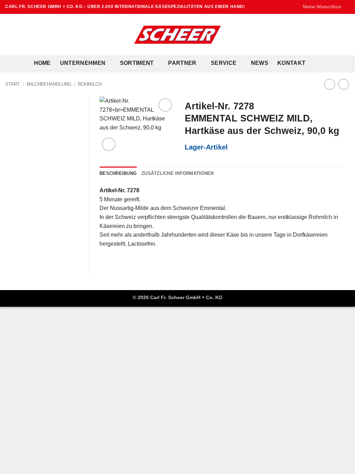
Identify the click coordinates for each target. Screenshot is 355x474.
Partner (182, 63)
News (259, 63)
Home (42, 63)
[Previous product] (343, 84)
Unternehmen (83, 63)
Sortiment (137, 63)
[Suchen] (317, 63)
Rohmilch (90, 84)
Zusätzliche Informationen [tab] (177, 173)
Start (12, 84)
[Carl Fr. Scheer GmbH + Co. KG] (177, 35)
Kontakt (291, 63)
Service (223, 63)
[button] (108, 144)
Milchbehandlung (49, 84)
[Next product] (329, 84)
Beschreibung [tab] (118, 173)
